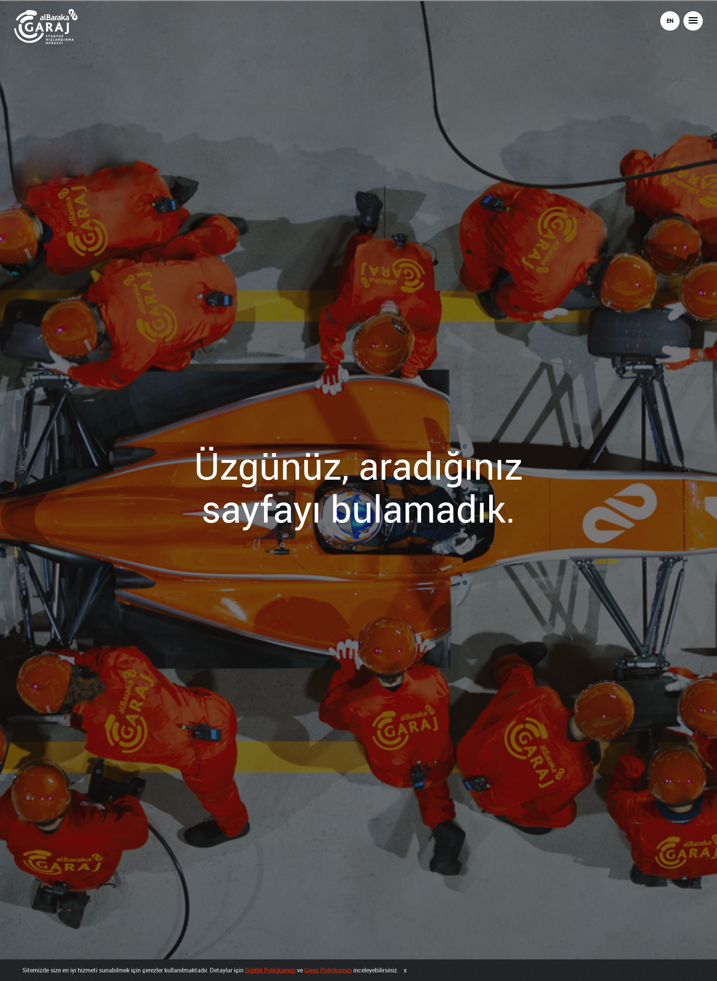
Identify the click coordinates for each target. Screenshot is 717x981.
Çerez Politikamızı (328, 970)
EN (670, 21)
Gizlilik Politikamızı (270, 970)
